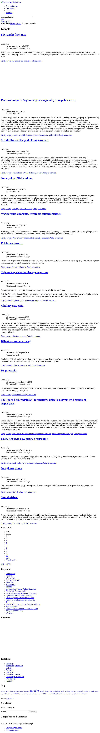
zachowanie (77, 693)
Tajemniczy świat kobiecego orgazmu (24, 272)
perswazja (91, 691)
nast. (7, 558)
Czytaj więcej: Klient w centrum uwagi (16, 365)
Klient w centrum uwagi (16, 341)
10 (7, 556)
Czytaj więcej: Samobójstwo (12, 523)
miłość (62, 691)
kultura (47, 691)
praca (96, 691)
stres (44, 694)
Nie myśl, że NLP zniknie (16, 178)
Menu (3, 19)
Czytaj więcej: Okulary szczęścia (13, 336)
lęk (51, 691)
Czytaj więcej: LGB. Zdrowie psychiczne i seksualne (21, 463)
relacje (16, 694)
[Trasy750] (5, 22)
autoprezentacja (18, 691)
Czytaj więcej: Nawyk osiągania (13, 492)
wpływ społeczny (68, 693)
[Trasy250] (5, 564)
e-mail (3, 712)
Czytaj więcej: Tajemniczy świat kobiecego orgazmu (21, 300)
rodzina (21, 693)
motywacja (68, 691)
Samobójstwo (9, 497)
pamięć (86, 691)
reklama (11, 693)
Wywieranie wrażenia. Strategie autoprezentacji (31, 213)
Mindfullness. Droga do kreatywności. (24, 140)
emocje (34, 690)
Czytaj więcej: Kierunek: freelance (14, 61)
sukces (49, 693)
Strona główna (15, 24)
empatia (42, 691)
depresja (26, 691)
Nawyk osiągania (11, 468)
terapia (60, 693)
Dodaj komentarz (34, 61)
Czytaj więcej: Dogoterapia (11, 395)
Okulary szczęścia (12, 305)
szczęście (55, 694)
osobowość (80, 691)
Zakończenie (11, 560)
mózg (74, 691)
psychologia (4, 693)
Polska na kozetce (12, 243)
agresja (3, 691)
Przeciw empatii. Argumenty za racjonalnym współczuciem (38, 100)
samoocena (32, 693)
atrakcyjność (9, 691)
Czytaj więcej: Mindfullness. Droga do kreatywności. (21, 173)
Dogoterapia (8, 370)
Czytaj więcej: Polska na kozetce (13, 267)
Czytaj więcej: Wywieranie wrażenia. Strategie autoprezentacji (25, 238)
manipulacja (56, 691)
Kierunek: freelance (13, 34)
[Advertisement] (50, 79)
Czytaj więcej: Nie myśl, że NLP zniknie (16, 209)
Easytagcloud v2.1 (9, 698)
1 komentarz (31, 492)
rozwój (26, 693)
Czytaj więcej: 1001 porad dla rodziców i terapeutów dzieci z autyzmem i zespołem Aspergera (37, 434)
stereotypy (39, 693)
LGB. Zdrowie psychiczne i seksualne (24, 438)
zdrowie (84, 693)
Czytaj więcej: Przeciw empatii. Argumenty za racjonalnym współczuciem (29, 135)
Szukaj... (4, 17)
